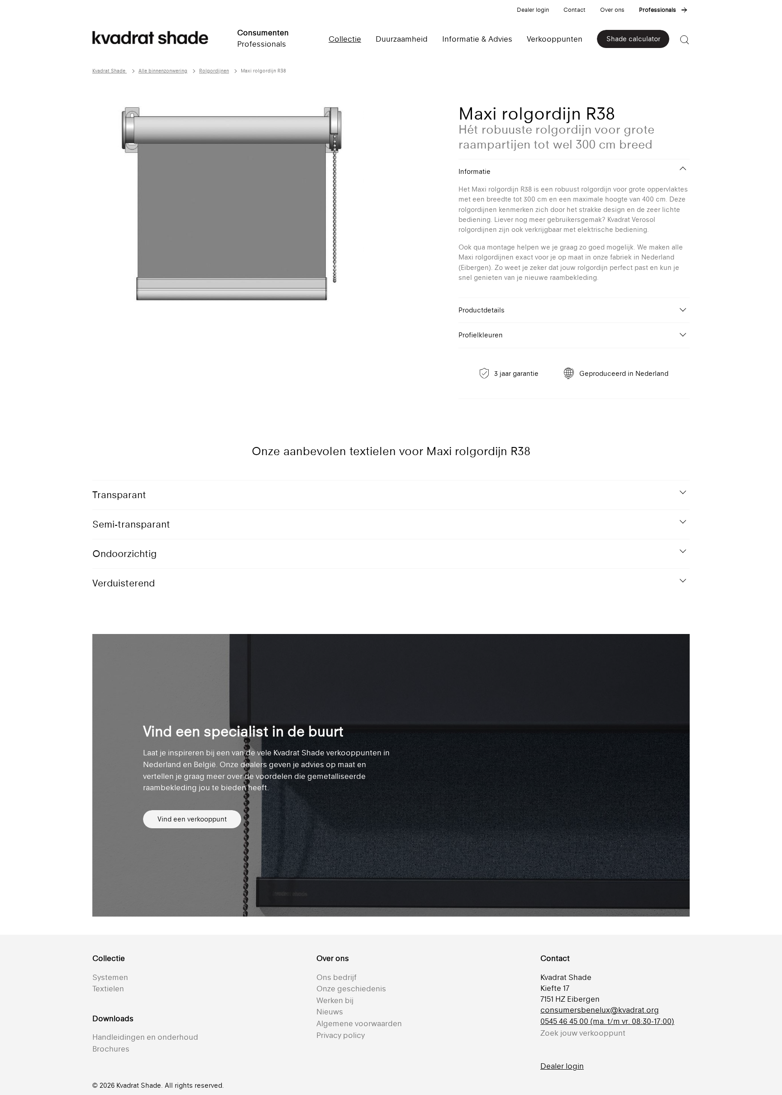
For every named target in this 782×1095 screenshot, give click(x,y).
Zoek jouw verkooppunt (582, 1032)
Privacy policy (340, 1035)
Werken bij (334, 1000)
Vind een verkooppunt (192, 819)
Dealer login (533, 9)
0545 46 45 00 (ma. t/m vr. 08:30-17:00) (607, 1021)
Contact (574, 9)
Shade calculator (633, 39)
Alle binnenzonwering (162, 71)
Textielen (108, 988)
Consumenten (263, 32)
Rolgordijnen (214, 71)
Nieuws (329, 1011)
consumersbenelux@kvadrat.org (599, 1009)
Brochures (110, 1048)
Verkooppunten (554, 38)
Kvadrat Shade (109, 71)
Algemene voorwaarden (359, 1023)
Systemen (110, 977)
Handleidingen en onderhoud (145, 1037)
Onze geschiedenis (351, 988)
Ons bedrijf (336, 977)
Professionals (657, 9)
